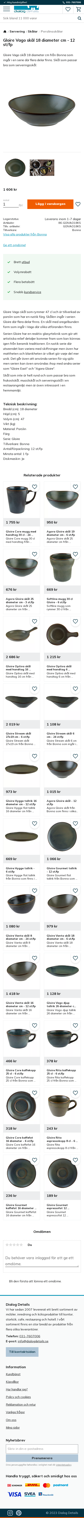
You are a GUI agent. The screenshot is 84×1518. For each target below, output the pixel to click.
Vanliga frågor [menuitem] (15, 1412)
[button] (6, 9)
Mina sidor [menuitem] (13, 1427)
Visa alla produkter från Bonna (25, 234)
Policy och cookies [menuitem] (18, 1397)
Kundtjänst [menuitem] (13, 1374)
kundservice (32, 292)
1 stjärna (7, 1244)
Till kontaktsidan (22, 1352)
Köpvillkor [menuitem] (12, 1382)
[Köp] (50, 204)
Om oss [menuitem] (11, 1420)
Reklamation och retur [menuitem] (21, 1404)
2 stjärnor (10, 1244)
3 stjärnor (14, 1244)
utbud (26, 262)
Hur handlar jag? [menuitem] (17, 1389)
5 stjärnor (21, 1244)
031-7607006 (29, 1336)
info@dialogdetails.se (33, 1341)
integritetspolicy (63, 1464)
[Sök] (79, 18)
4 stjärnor (17, 1244)
